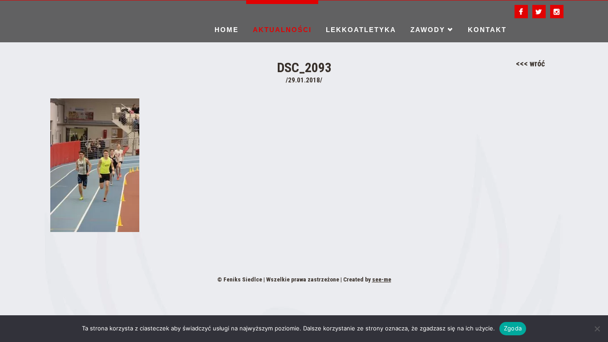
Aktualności (282, 29)
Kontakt (487, 29)
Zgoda (513, 328)
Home (227, 29)
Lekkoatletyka (361, 29)
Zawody (427, 29)
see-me (381, 279)
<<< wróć (530, 63)
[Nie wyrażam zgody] (596, 328)
